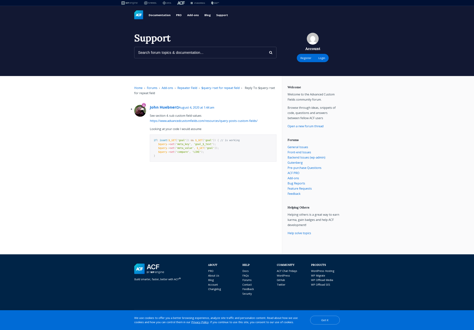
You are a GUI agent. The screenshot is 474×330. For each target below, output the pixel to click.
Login (321, 58)
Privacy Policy (200, 322)
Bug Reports (296, 183)
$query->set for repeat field (220, 88)
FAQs (245, 275)
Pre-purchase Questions (304, 168)
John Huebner (163, 107)
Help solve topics (299, 233)
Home (138, 88)
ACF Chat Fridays (287, 271)
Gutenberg (295, 163)
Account (213, 284)
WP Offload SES (320, 284)
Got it (324, 320)
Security (247, 293)
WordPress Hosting (322, 271)
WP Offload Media (322, 280)
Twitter (281, 284)
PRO (179, 15)
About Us (213, 275)
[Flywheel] (150, 3)
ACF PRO (293, 173)
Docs (245, 271)
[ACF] (181, 3)
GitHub (281, 280)
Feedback (294, 194)
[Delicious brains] (215, 3)
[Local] (167, 3)
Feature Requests (300, 188)
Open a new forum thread (305, 126)
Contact (247, 284)
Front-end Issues (299, 152)
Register (305, 58)
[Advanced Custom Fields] (138, 15)
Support (222, 15)
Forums (152, 88)
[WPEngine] (129, 3)
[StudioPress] (198, 3)
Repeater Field (187, 88)
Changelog (214, 289)
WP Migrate (318, 275)
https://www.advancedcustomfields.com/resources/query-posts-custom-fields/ (204, 121)
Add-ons (193, 15)
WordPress (283, 275)
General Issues (298, 147)
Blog (207, 15)
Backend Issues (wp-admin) (306, 157)
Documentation (160, 15)
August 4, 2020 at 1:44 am (196, 107)
